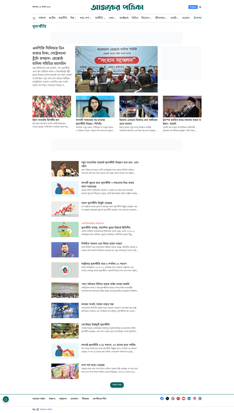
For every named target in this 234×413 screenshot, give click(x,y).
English (193, 7)
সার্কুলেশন (63, 399)
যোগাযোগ (74, 399)
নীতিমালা (85, 399)
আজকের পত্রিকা (38, 399)
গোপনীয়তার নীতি (99, 399)
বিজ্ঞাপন (52, 399)
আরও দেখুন (117, 385)
